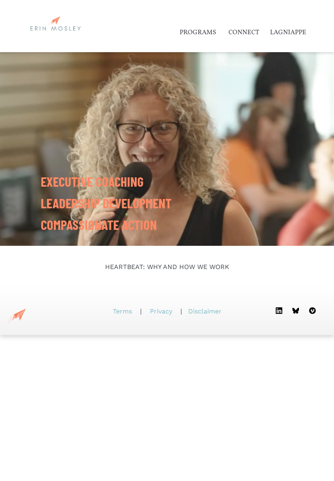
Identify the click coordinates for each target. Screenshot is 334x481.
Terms (123, 311)
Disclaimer (205, 311)
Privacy (161, 311)
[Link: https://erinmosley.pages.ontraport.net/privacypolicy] (173, 311)
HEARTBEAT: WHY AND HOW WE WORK (167, 267)
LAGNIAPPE (288, 32)
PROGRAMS (198, 32)
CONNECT (244, 32)
